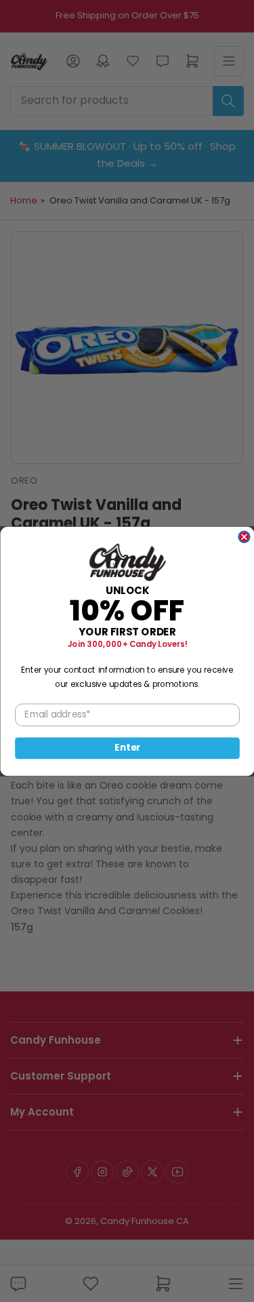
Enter (127, 747)
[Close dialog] (244, 536)
